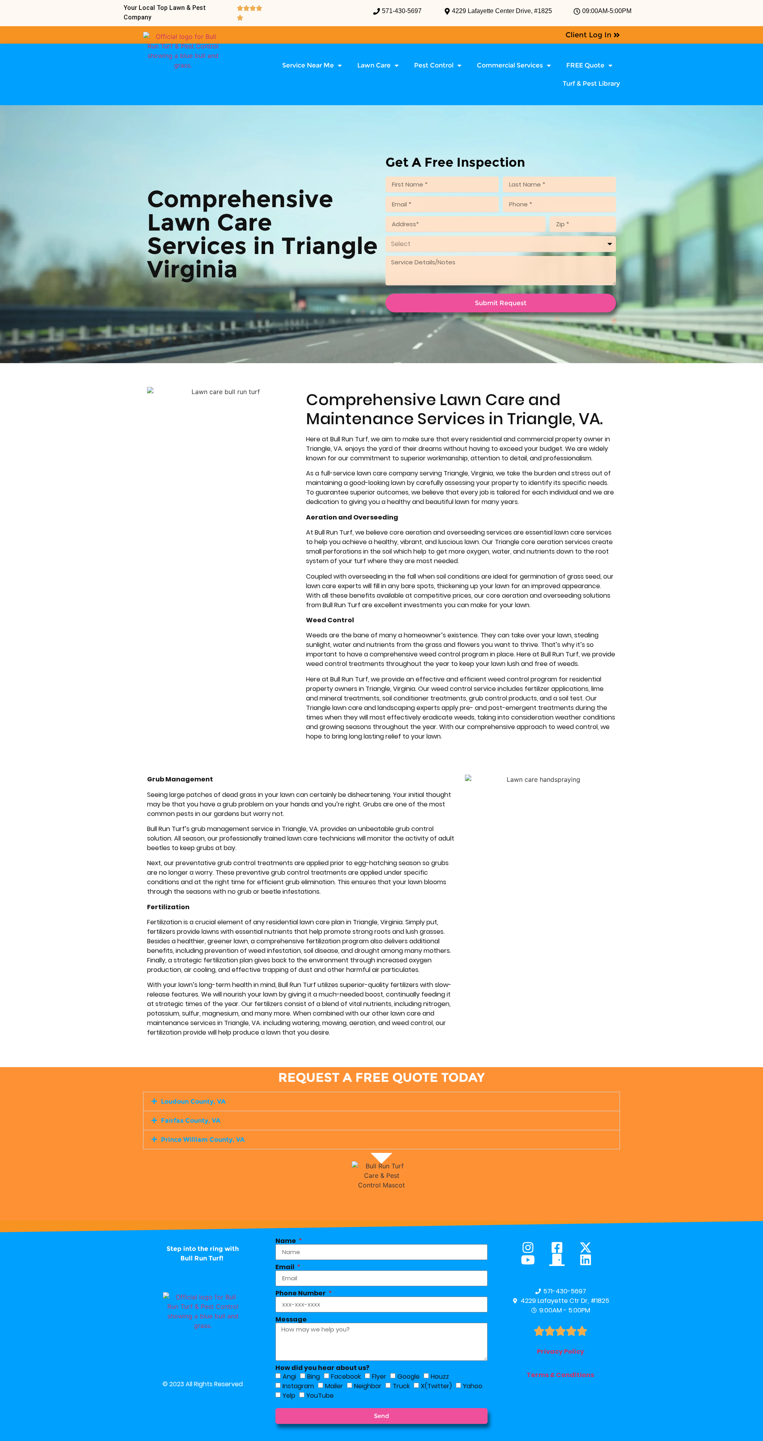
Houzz (440, 1376)
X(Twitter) (436, 1386)
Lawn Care (374, 65)
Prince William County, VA (203, 1139)
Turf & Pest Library (591, 83)
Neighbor (368, 1386)
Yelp (289, 1395)
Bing (313, 1376)
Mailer (334, 1386)
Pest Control (433, 65)
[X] (589, 1247)
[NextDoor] (560, 1260)
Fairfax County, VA (191, 1120)
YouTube (320, 1395)
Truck (401, 1386)
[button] (381, 1101)
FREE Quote (585, 65)
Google (408, 1376)
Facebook (346, 1376)
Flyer (379, 1376)
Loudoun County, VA (193, 1101)
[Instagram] (531, 1247)
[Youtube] (531, 1260)
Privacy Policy (560, 1351)
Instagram (298, 1386)
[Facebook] (560, 1247)
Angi (289, 1376)
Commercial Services (510, 65)
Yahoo (472, 1386)
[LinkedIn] (589, 1260)
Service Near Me (308, 65)
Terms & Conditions (560, 1374)
